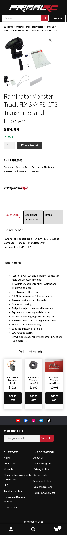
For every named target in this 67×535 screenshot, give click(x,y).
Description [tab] (12, 214)
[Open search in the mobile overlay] (25, 18)
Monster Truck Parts (14, 171)
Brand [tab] (48, 214)
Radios (35, 171)
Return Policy (41, 475)
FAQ (6, 485)
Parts (28, 171)
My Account (11, 529)
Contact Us (10, 463)
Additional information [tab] (32, 216)
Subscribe (46, 438)
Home (10, 26)
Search (33, 529)
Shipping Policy (42, 480)
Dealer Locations (43, 486)
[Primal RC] (16, 188)
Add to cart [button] (12, 398)
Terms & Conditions (44, 492)
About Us (39, 457)
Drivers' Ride (11, 507)
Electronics (37, 26)
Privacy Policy (41, 469)
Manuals (8, 469)
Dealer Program (42, 463)
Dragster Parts (23, 26)
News (7, 457)
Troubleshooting (13, 491)
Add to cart (31, 145)
